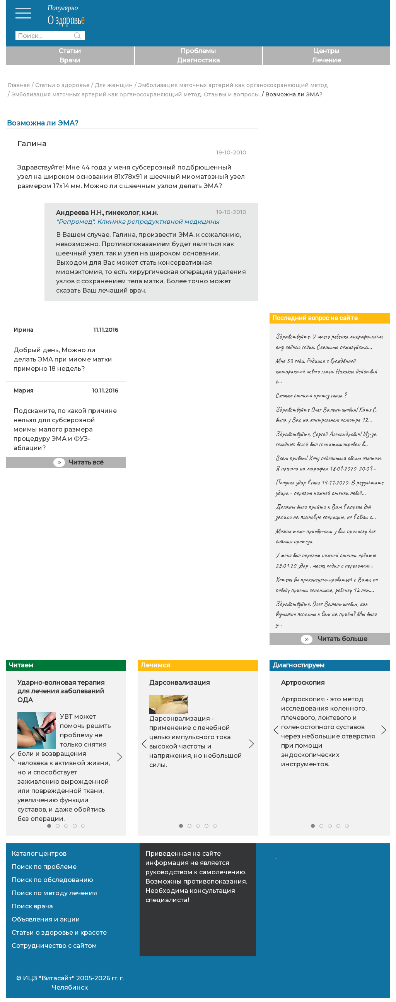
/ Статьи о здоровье (61, 85)
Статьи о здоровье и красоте (59, 932)
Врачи (70, 60)
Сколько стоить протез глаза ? (310, 395)
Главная (19, 85)
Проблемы (198, 51)
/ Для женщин (112, 85)
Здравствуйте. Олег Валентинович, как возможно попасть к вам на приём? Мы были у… (326, 614)
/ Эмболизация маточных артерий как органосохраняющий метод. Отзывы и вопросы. (134, 94)
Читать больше (341, 638)
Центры (327, 51)
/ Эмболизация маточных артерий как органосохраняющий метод (231, 85)
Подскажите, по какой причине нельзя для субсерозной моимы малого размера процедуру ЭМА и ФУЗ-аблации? (65, 429)
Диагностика (198, 60)
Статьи (70, 51)
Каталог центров (39, 853)
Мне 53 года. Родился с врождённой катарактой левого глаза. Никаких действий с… (326, 370)
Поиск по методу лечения (54, 893)
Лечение (326, 60)
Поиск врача (32, 906)
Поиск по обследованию (52, 880)
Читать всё (86, 462)
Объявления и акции (46, 919)
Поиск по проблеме (44, 866)
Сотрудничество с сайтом (54, 945)
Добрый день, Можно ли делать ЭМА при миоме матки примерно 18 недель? (63, 359)
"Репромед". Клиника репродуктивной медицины (137, 221)
